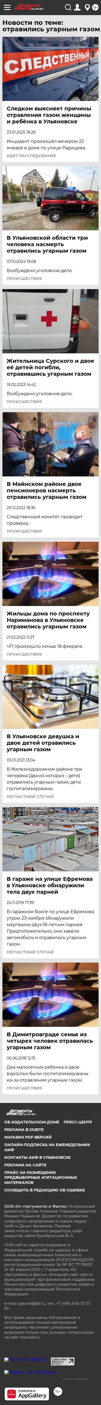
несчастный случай (30, 796)
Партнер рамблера (75, 1378)
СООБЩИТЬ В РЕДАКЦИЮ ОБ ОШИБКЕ (44, 1190)
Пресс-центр (78, 1122)
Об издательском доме (31, 1122)
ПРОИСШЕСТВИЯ (24, 278)
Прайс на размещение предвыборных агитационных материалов (40, 1177)
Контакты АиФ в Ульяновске (37, 1157)
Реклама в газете (24, 1129)
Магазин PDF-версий (28, 1137)
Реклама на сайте (25, 1165)
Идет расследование (31, 156)
